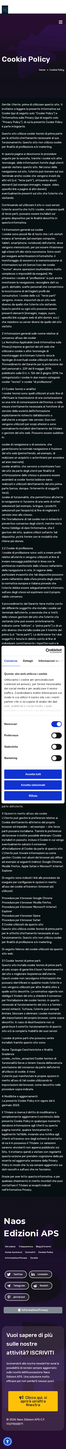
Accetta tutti (33, 774)
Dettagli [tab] (28, 660)
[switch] (56, 735)
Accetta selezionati (33, 784)
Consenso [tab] (10, 660)
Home (42, 69)
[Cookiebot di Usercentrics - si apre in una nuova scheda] (46, 650)
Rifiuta (33, 795)
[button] (7, 1441)
